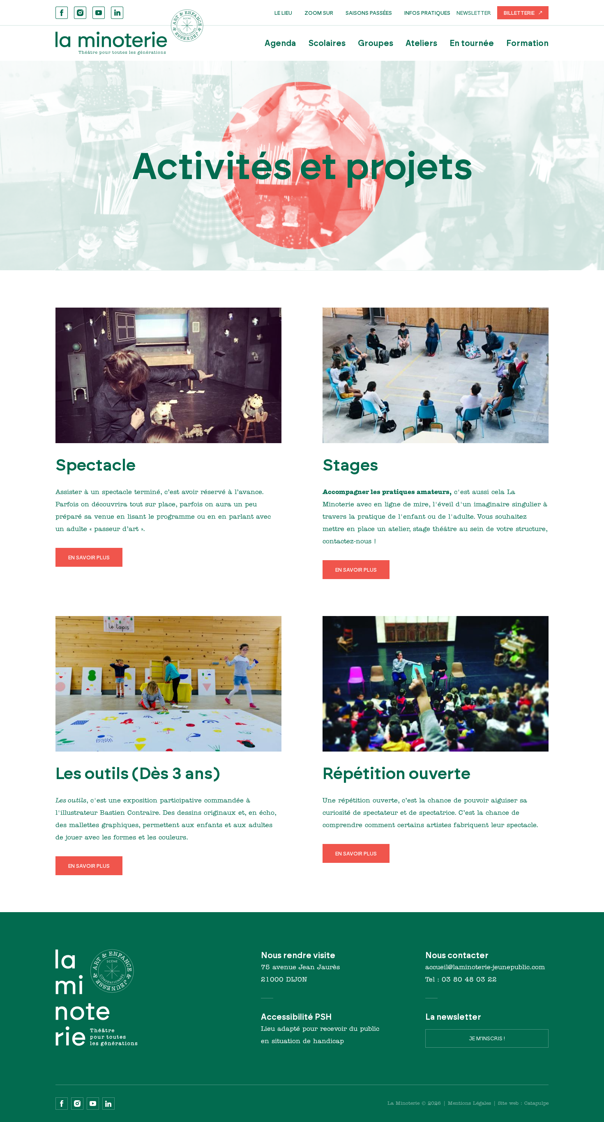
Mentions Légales (469, 1103)
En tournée (472, 43)
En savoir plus (89, 557)
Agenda (280, 43)
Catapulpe (536, 1103)
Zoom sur (318, 12)
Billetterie (519, 12)
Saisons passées (369, 12)
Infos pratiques (427, 12)
